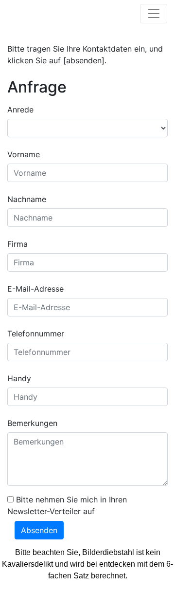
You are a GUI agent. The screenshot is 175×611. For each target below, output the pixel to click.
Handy (19, 378)
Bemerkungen (32, 423)
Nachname (26, 199)
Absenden (39, 530)
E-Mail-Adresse (35, 289)
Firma (17, 244)
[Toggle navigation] (153, 13)
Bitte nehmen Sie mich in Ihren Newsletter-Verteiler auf (67, 505)
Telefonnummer (35, 333)
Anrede (20, 109)
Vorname (23, 154)
